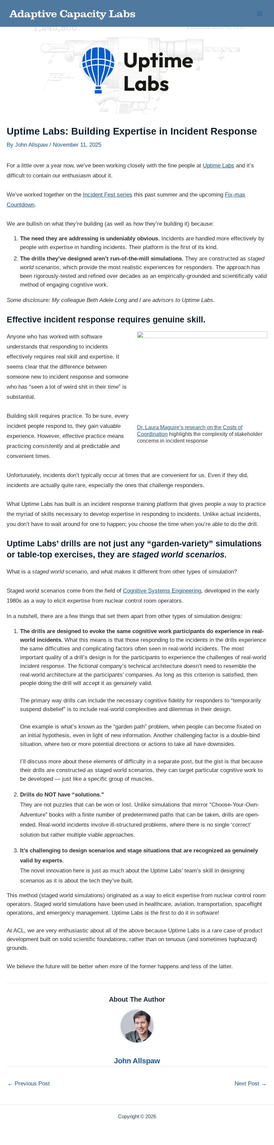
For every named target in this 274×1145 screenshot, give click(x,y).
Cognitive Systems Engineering (162, 590)
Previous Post (28, 1083)
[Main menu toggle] (259, 13)
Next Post (251, 1083)
